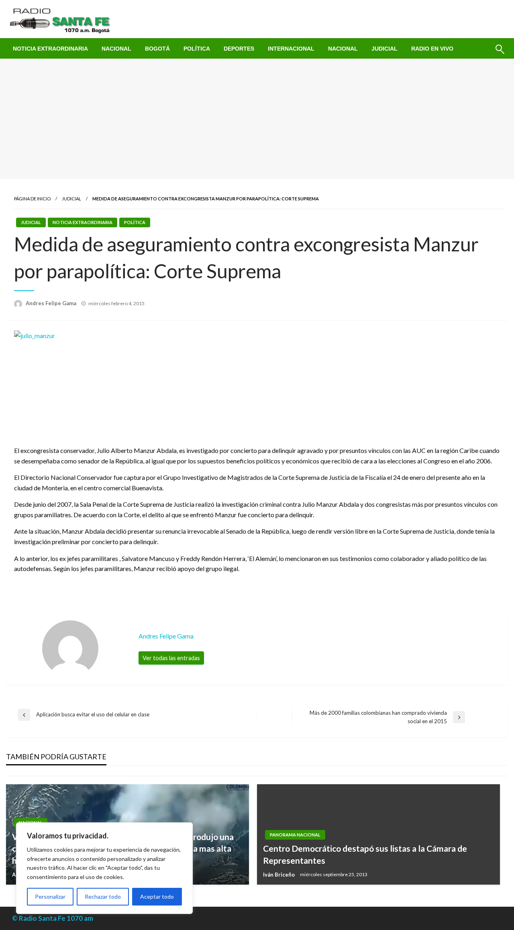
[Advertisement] (257, 119)
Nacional (116, 48)
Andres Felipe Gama (52, 303)
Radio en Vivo (432, 48)
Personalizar (50, 896)
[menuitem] (50, 49)
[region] (104, 868)
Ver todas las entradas (171, 658)
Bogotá (157, 48)
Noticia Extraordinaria (50, 48)
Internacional (291, 48)
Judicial (384, 48)
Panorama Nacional (295, 834)
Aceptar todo (157, 896)
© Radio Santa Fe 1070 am (52, 918)
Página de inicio (32, 198)
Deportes (239, 48)
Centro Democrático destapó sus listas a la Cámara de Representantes (365, 854)
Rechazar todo (103, 896)
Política (197, 48)
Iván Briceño (279, 874)
